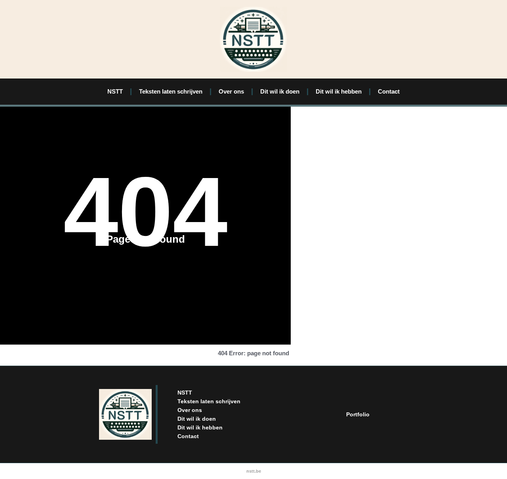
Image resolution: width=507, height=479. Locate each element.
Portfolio (358, 414)
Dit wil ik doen (279, 91)
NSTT (115, 91)
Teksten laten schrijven (170, 91)
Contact (389, 91)
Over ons (231, 91)
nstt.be (253, 471)
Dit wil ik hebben (339, 91)
